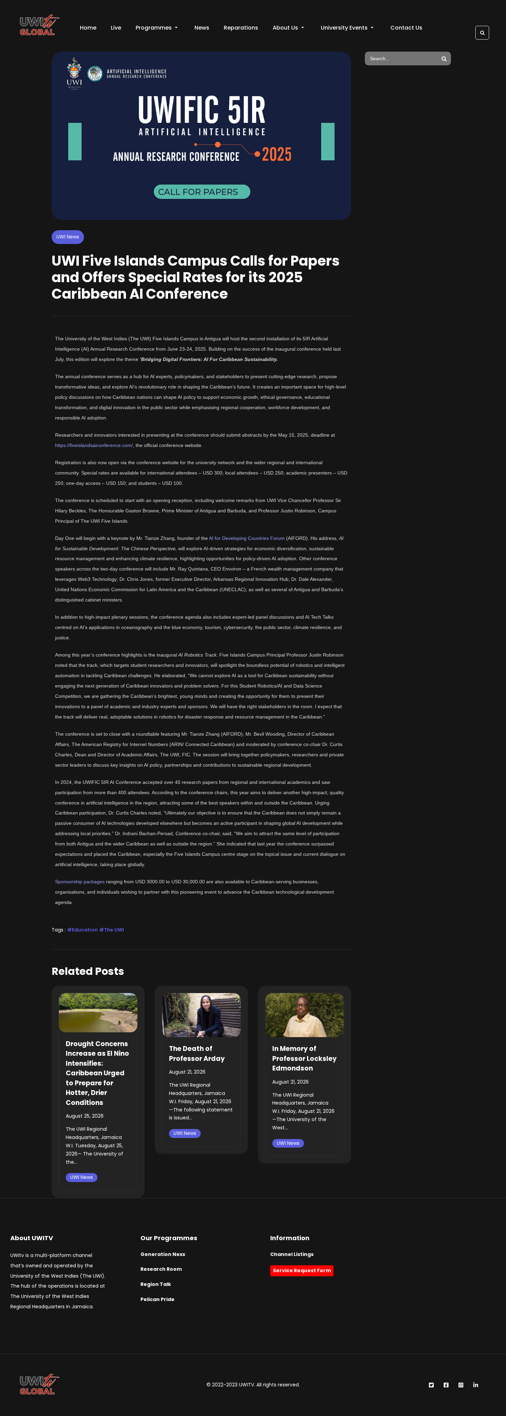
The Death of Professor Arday (197, 1053)
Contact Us (406, 28)
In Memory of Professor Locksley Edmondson (304, 1058)
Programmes (154, 28)
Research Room (161, 1269)
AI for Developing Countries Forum (247, 538)
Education (85, 929)
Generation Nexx (162, 1254)
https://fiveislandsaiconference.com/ (94, 445)
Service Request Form (302, 1270)
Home (88, 28)
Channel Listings (292, 1254)
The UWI (114, 929)
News (201, 28)
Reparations (241, 28)
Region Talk (155, 1284)
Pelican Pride (157, 1299)
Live (116, 28)
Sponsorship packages (80, 881)
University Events (344, 28)
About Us (285, 28)
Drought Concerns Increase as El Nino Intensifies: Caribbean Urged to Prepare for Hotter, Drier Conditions (97, 1073)
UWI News (67, 236)
